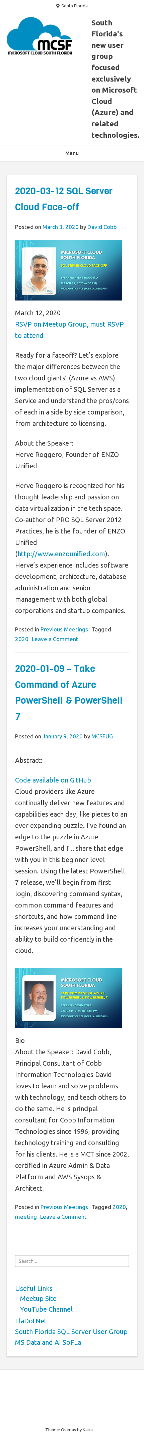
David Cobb (102, 227)
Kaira (88, 1429)
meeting (26, 1216)
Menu (72, 153)
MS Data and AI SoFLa (48, 1342)
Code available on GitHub (53, 780)
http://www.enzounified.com (61, 554)
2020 (21, 639)
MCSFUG (102, 736)
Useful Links (34, 1288)
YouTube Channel (46, 1309)
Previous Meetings (64, 629)
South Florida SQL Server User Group (71, 1331)
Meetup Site (38, 1298)
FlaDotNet (31, 1321)
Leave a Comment (55, 639)
